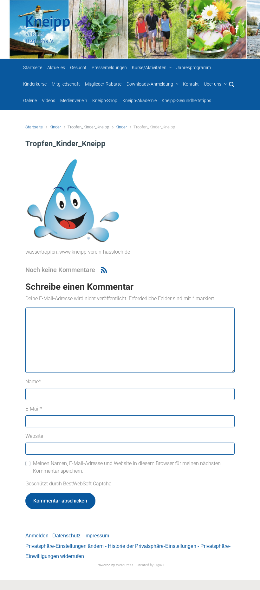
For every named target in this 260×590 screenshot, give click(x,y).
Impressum (96, 535)
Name (33, 382)
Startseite (34, 127)
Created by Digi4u (150, 565)
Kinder (55, 127)
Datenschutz (66, 535)
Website (34, 436)
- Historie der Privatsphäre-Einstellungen (150, 546)
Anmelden (37, 535)
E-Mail (33, 409)
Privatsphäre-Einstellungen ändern (64, 546)
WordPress (124, 565)
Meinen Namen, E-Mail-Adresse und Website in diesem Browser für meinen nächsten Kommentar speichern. (127, 467)
